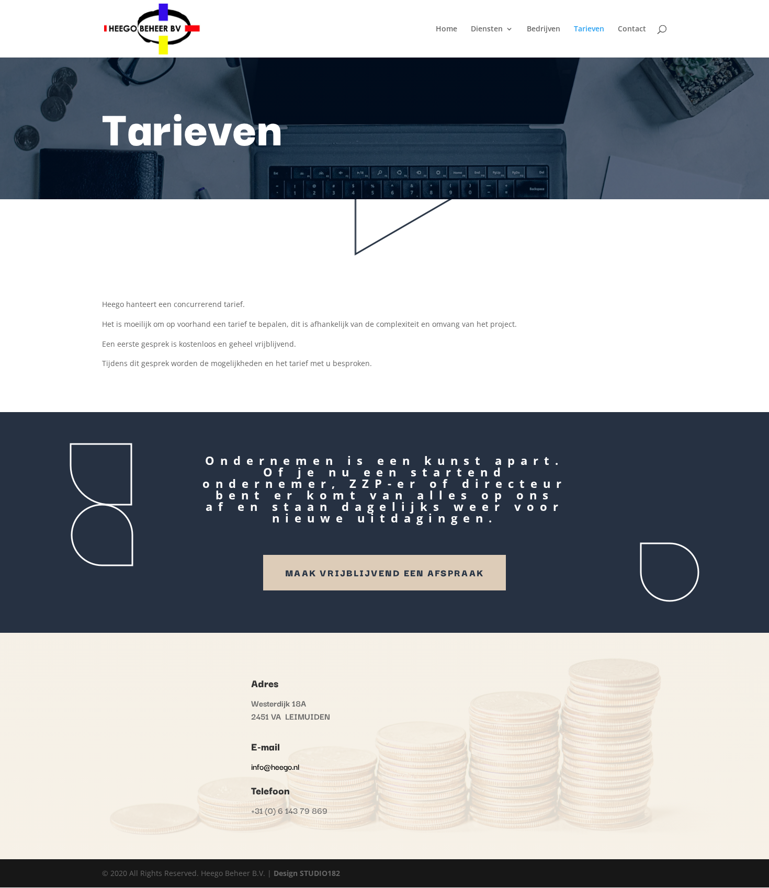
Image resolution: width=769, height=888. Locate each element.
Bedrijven (543, 29)
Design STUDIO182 (307, 873)
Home (446, 29)
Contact (632, 29)
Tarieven (589, 29)
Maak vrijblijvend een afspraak (384, 572)
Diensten (487, 29)
